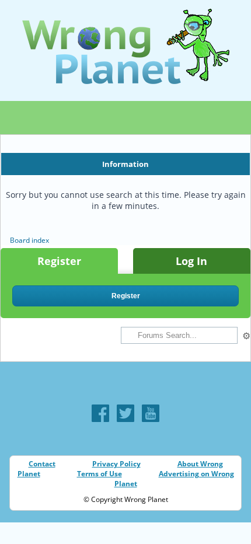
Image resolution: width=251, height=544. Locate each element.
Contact (42, 464)
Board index (29, 240)
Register (59, 261)
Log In (191, 261)
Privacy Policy (116, 464)
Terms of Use (99, 474)
